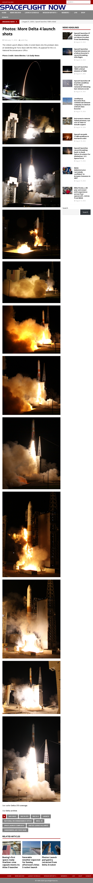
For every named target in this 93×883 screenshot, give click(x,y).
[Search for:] (78, 2)
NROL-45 (39, 821)
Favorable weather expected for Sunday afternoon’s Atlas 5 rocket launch (31, 862)
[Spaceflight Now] (33, 9)
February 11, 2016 (10, 40)
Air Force (12, 816)
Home (4, 13)
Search (65, 208)
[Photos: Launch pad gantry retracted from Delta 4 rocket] (51, 848)
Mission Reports (49, 13)
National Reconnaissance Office (18, 821)
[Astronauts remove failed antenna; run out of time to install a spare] (67, 121)
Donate (5, 17)
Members (65, 13)
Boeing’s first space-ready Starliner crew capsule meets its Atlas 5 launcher (11, 862)
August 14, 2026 (81, 181)
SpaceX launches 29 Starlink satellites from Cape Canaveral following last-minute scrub (82, 85)
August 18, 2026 (81, 127)
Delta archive (11, 811)
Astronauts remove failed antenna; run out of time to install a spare (82, 121)
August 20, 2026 (81, 91)
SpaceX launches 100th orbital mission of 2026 (81, 69)
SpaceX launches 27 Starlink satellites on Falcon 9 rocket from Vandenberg (82, 36)
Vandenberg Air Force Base (15, 830)
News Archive (15, 13)
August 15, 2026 (81, 161)
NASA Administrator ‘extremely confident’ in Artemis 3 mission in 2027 (82, 173)
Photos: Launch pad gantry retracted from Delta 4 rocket (49, 861)
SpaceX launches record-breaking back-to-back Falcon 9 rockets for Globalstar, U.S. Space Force (82, 153)
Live (75, 13)
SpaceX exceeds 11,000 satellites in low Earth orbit (81, 136)
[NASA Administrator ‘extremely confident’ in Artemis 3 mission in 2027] (67, 170)
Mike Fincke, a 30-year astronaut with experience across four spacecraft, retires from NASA (81, 193)
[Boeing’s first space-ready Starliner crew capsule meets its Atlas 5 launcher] (11, 848)
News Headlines (71, 27)
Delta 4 (36, 816)
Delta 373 (24, 816)
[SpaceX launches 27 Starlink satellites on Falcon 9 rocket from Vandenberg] (67, 35)
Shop (83, 13)
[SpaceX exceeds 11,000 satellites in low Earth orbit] (67, 137)
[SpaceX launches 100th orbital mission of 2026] (67, 69)
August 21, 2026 (81, 74)
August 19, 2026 (81, 111)
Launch (46, 816)
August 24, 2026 (81, 60)
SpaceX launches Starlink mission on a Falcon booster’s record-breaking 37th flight (82, 53)
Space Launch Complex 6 (14, 825)
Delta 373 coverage (19, 805)
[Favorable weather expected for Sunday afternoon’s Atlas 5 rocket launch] (31, 848)
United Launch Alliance (38, 825)
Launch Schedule (32, 13)
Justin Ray (24, 40)
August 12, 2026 (81, 201)
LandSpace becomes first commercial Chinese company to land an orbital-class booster (82, 103)
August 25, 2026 (81, 42)
